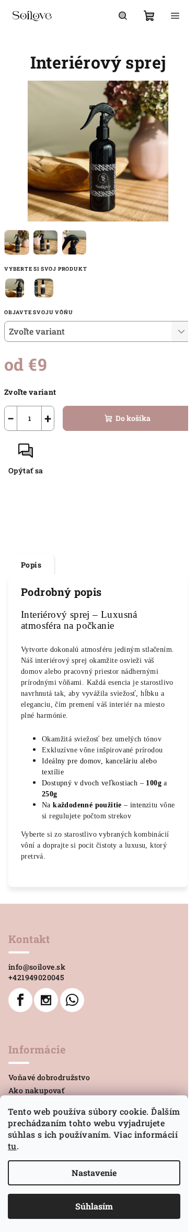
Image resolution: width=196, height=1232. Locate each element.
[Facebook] (20, 1000)
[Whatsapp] (72, 1000)
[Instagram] (46, 1000)
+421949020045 (36, 977)
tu (12, 1145)
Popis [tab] (31, 565)
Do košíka (133, 418)
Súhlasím (94, 1206)
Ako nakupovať (36, 1090)
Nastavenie (94, 1172)
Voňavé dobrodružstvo (49, 1077)
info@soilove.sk (36, 967)
